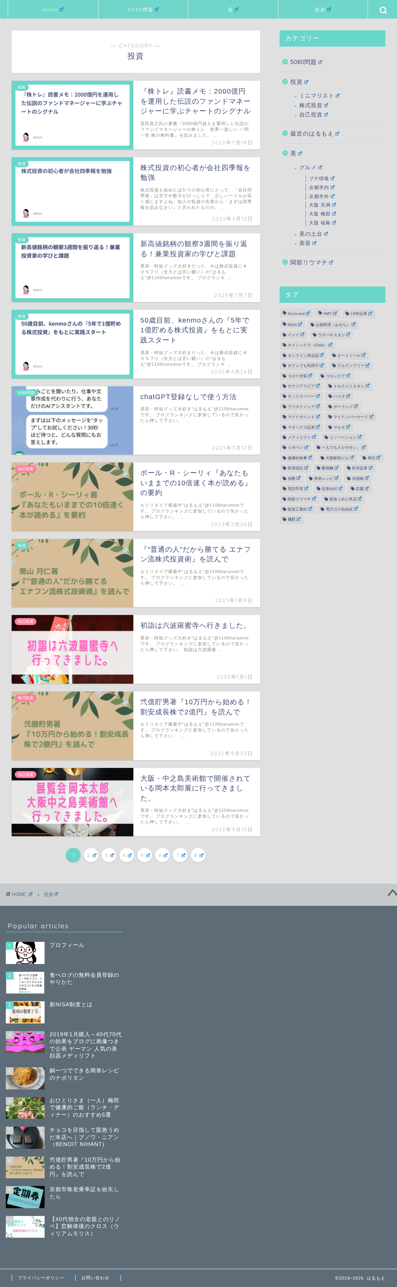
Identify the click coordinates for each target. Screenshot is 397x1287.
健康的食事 (297, 458)
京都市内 (319, 187)
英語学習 (295, 489)
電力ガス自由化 (339, 509)
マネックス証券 (301, 427)
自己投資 (311, 115)
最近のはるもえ (312, 133)
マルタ (339, 427)
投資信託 (295, 468)
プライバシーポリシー (41, 1277)
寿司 (371, 458)
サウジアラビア (301, 386)
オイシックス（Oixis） (307, 345)
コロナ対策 (297, 376)
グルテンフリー (350, 366)
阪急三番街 (297, 509)
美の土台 (311, 234)
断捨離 (327, 468)
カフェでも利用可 (303, 366)
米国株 (358, 478)
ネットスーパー (301, 396)
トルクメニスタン (348, 386)
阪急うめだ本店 (343, 499)
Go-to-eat (296, 314)
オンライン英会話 (303, 355)
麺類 (291, 520)
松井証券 (360, 468)
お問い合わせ (95, 1277)
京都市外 (319, 196)
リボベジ (295, 448)
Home (50, 9)
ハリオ (339, 396)
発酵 (291, 478)
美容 (305, 243)
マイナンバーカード (350, 417)
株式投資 (311, 105)
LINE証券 (358, 314)
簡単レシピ (323, 478)
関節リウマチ (309, 262)
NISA (292, 325)
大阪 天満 (320, 205)
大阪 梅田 (320, 214)
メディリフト (299, 437)
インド (293, 335)
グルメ (308, 167)
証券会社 (329, 489)
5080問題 (141, 9)
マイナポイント (301, 417)
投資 (320, 9)
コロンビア (335, 376)
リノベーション (343, 437)
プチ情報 (319, 178)
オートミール (349, 355)
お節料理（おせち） (333, 325)
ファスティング (301, 407)
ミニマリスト (316, 96)
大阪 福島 (320, 223)
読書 (360, 489)
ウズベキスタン (331, 335)
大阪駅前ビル (337, 458)
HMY (327, 314)
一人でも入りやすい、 (341, 448)
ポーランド (343, 407)
